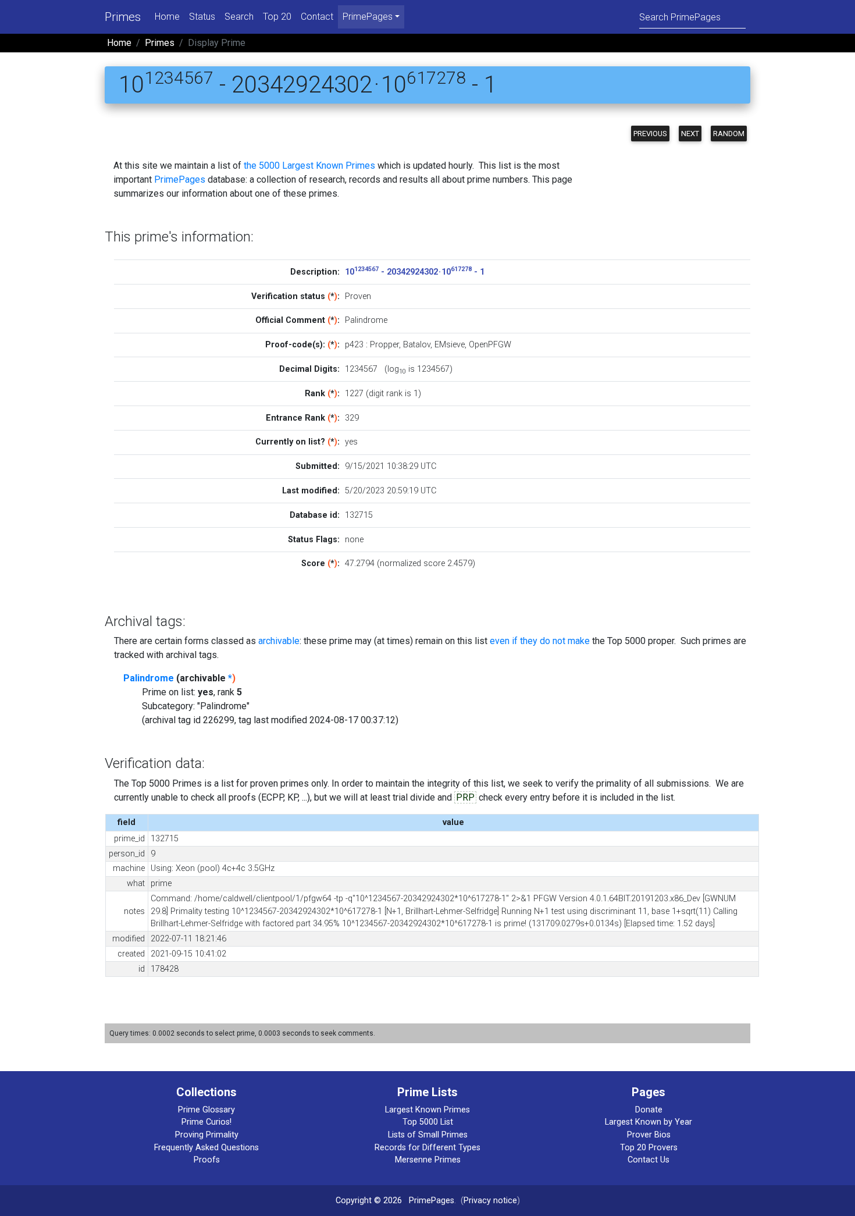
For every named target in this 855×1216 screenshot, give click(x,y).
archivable (279, 640)
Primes (123, 17)
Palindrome (148, 678)
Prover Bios (649, 1135)
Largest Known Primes (427, 1110)
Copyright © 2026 (369, 1201)
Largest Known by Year (648, 1122)
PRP (465, 797)
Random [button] (728, 133)
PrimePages (179, 179)
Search (239, 16)
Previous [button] (650, 133)
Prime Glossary (206, 1110)
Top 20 (277, 16)
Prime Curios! (206, 1122)
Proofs (207, 1160)
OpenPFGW (490, 345)
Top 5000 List (427, 1122)
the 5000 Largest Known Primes (309, 165)
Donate (648, 1110)
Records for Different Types (427, 1148)
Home (167, 16)
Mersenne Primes (428, 1160)
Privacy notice (490, 1201)
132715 (359, 515)
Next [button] (690, 133)
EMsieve (449, 345)
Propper (384, 345)
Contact (317, 16)
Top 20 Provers (649, 1148)
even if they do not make (540, 640)
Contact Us (648, 1160)
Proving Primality (206, 1135)
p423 (354, 345)
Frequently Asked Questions (206, 1148)
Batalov (416, 345)
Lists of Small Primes (428, 1135)
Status (202, 16)
